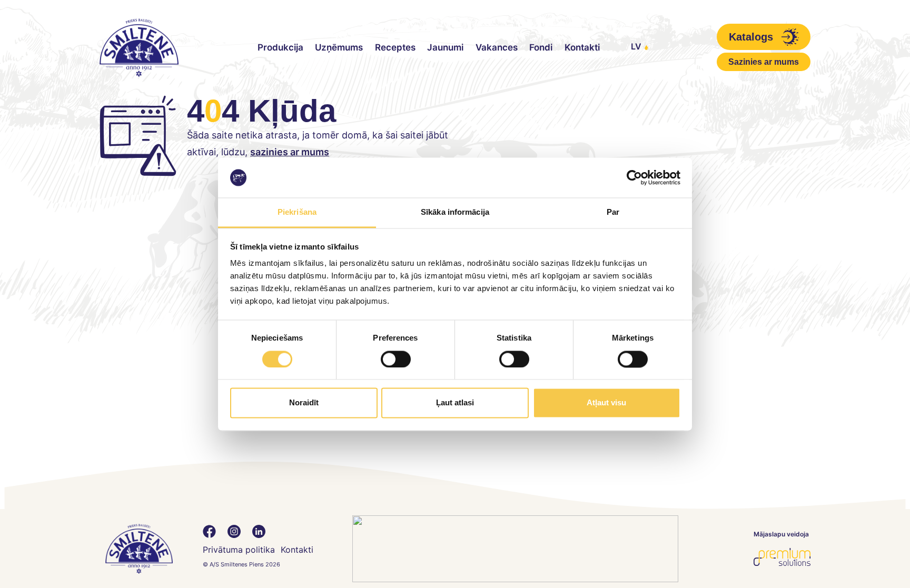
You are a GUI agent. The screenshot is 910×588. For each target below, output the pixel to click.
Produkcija (280, 47)
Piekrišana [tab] (297, 212)
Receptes (395, 47)
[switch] (396, 359)
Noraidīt (304, 402)
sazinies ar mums (289, 151)
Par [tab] (613, 212)
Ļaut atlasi (455, 402)
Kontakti (582, 47)
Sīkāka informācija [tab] (455, 212)
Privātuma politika (239, 549)
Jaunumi (445, 47)
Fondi (540, 47)
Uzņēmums (339, 47)
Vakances (497, 47)
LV (636, 47)
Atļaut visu (606, 402)
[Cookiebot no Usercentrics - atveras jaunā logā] (634, 177)
